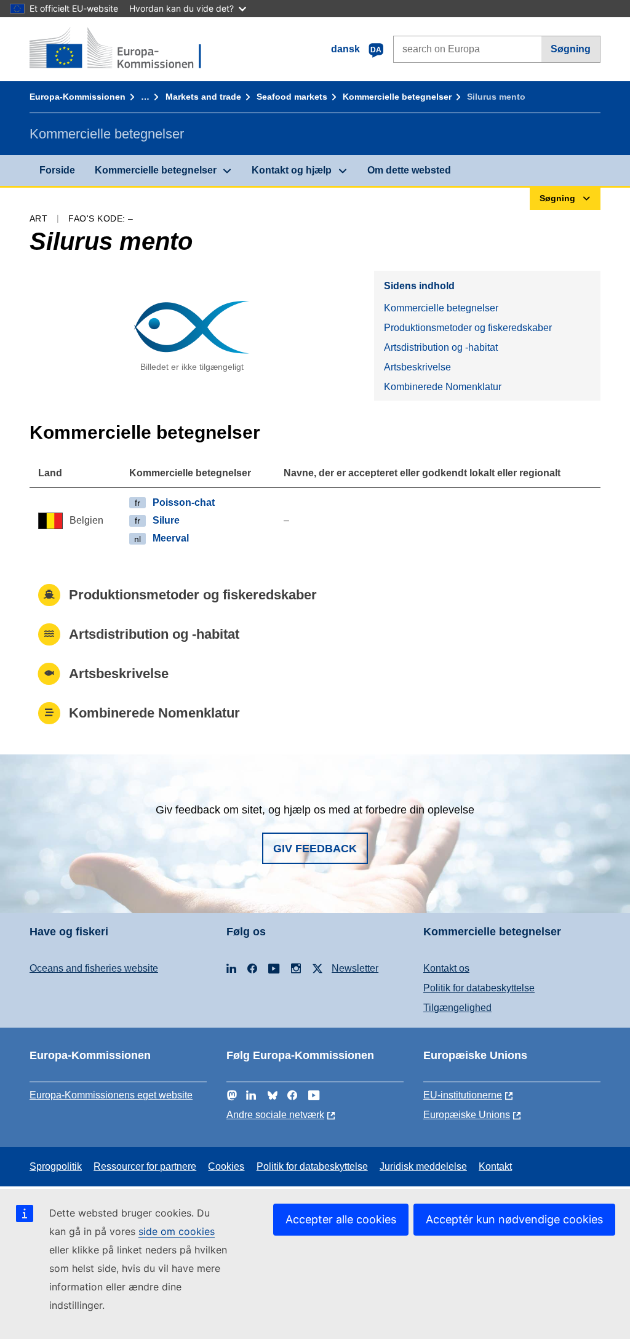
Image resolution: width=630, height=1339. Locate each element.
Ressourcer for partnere (145, 1166)
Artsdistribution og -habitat (441, 347)
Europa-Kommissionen (78, 97)
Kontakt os (446, 968)
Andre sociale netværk (275, 1114)
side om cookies (176, 1231)
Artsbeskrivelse (417, 367)
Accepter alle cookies (340, 1219)
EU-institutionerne (462, 1095)
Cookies (226, 1166)
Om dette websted (409, 170)
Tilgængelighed (457, 1007)
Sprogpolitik (56, 1166)
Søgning (571, 49)
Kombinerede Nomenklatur (442, 387)
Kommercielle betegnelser (397, 97)
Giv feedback (315, 848)
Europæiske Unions (466, 1114)
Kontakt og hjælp (292, 170)
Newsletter (355, 968)
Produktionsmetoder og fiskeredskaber (468, 327)
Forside (57, 170)
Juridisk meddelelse (423, 1166)
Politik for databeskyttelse (479, 988)
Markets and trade (203, 97)
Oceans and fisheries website (94, 968)
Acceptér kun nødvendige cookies (514, 1219)
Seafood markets (292, 97)
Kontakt (495, 1166)
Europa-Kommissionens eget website (111, 1095)
